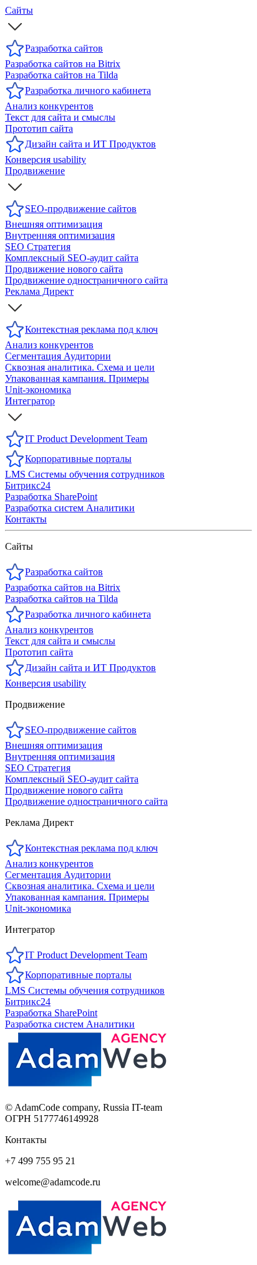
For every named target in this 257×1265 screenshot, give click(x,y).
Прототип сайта (39, 652)
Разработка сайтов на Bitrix (62, 587)
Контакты (26, 519)
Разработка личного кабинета (88, 614)
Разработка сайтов (64, 572)
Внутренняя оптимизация (60, 756)
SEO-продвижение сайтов (81, 730)
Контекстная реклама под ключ (91, 848)
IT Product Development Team (86, 955)
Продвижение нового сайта (64, 790)
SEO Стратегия (37, 767)
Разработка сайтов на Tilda (61, 598)
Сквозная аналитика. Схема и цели (80, 886)
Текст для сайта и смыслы (60, 641)
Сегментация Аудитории (58, 874)
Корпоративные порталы (78, 975)
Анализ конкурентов (49, 629)
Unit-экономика (38, 908)
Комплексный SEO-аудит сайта (71, 779)
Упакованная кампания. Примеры (77, 897)
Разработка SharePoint (51, 1013)
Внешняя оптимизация (53, 745)
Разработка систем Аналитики (70, 1024)
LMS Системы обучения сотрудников (85, 990)
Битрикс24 (28, 1001)
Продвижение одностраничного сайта (86, 801)
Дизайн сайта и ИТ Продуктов (90, 667)
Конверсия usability (45, 683)
